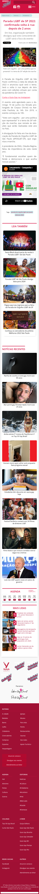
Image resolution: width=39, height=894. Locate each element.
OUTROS (23, 859)
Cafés (4, 727)
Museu (22, 718)
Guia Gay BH (24, 841)
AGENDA (23, 591)
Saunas (23, 736)
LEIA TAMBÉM (19, 226)
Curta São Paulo (8, 828)
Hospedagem (7, 749)
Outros (4, 797)
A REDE (22, 819)
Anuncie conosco (14, 756)
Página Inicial (5, 15)
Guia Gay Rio (24, 850)
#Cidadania (26, 15)
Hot (3, 779)
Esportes (5, 744)
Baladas (5, 718)
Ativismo (5, 784)
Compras (5, 740)
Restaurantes (25, 731)
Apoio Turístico (25, 744)
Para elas (23, 722)
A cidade (5, 714)
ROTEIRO (5, 709)
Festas (4, 788)
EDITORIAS (24, 774)
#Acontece (23, 792)
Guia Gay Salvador (26, 837)
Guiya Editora (25, 824)
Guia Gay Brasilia (26, 832)
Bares (4, 722)
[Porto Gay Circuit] (19, 697)
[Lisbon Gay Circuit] (19, 691)
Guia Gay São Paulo (27, 828)
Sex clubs (23, 740)
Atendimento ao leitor (14, 765)
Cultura (5, 792)
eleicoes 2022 (19, 215)
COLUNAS (5, 819)
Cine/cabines (7, 736)
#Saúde (22, 805)
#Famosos (23, 810)
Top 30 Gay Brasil (8, 824)
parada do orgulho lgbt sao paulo (22, 212)
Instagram (6, 868)
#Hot (21, 797)
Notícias (16, 15)
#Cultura (23, 784)
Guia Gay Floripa (26, 845)
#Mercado (23, 801)
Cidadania (6, 731)
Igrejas (22, 714)
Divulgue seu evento (14, 760)
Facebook (5, 864)
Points (22, 727)
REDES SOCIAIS (7, 859)
